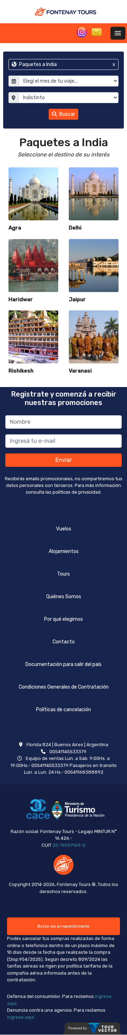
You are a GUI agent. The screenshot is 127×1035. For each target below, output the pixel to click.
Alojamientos (64, 551)
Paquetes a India (66, 64)
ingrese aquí (20, 1017)
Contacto (64, 642)
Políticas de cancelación (63, 710)
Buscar (66, 114)
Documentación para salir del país (63, 664)
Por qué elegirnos (63, 619)
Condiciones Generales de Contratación (64, 687)
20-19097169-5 (69, 845)
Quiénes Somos (63, 597)
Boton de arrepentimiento (63, 926)
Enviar (63, 460)
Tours (63, 574)
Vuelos (63, 529)
